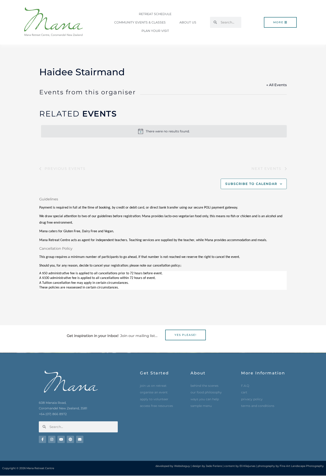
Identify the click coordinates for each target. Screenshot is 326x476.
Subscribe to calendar (251, 184)
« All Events (276, 85)
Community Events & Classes (140, 22)
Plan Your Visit (155, 31)
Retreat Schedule (155, 14)
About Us (187, 22)
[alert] (164, 131)
